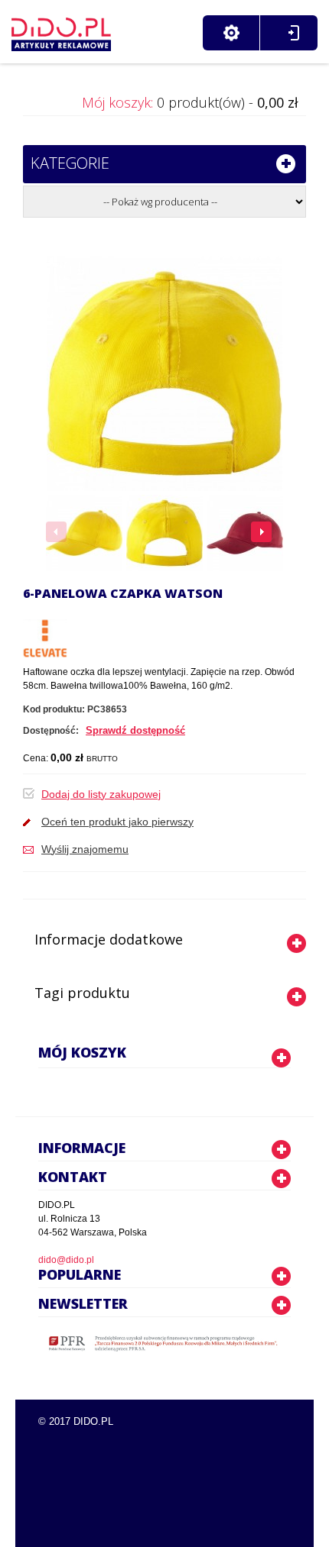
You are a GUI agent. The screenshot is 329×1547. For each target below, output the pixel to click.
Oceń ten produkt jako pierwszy (117, 821)
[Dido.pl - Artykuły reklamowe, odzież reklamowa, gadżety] (61, 30)
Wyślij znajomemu (85, 849)
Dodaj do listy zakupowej (101, 794)
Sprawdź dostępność (135, 730)
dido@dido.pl (66, 1260)
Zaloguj (293, 32)
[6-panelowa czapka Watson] (84, 533)
